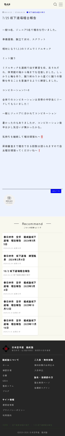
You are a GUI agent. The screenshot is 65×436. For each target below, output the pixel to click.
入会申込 (38, 370)
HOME (5, 425)
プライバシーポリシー (14, 410)
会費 (5, 375)
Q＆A (5, 380)
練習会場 (7, 370)
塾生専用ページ (42, 382)
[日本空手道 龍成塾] (7, 4)
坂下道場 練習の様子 (37, 12)
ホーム (6, 365)
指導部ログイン (42, 387)
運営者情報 (8, 404)
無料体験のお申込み (44, 365)
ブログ (6, 391)
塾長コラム (8, 385)
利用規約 (7, 415)
